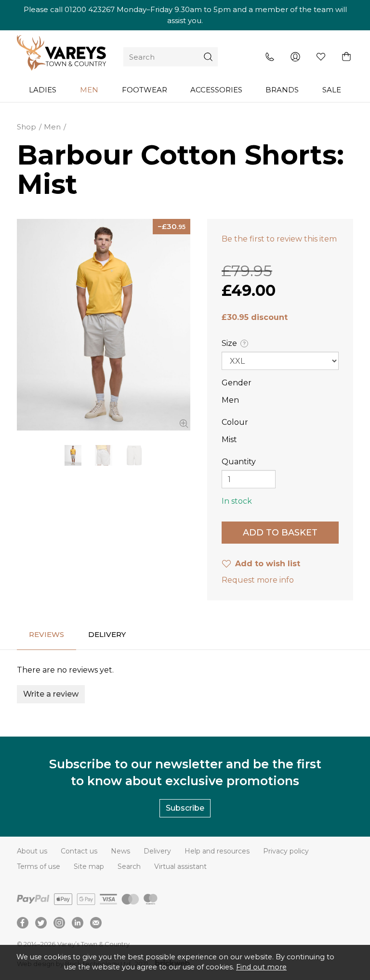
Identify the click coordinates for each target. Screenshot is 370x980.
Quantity (239, 461)
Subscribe (185, 808)
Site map (89, 866)
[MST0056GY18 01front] (103, 325)
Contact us (79, 851)
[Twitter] (41, 923)
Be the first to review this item (279, 238)
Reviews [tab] (46, 634)
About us (32, 851)
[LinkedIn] (77, 923)
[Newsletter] (96, 923)
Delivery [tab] (107, 634)
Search (129, 866)
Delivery (157, 851)
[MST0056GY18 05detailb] (103, 455)
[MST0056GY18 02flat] (134, 455)
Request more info (258, 580)
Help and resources (217, 851)
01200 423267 (90, 9)
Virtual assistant (180, 866)
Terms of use (38, 866)
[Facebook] (22, 923)
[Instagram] (59, 923)
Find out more (261, 967)
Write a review (51, 694)
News (120, 851)
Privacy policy (286, 851)
